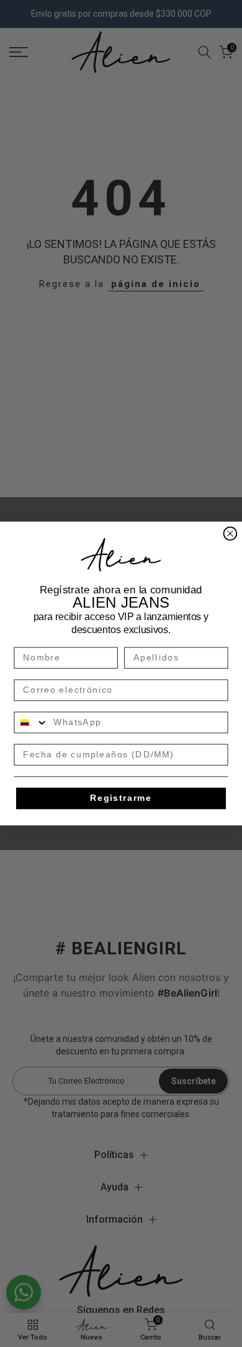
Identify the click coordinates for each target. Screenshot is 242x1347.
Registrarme (121, 798)
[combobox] (31, 722)
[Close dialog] (230, 533)
